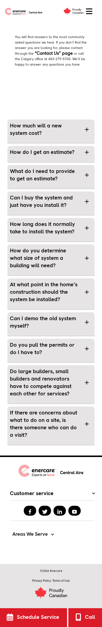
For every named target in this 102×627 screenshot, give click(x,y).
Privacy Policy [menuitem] (41, 580)
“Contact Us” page (54, 53)
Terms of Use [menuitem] (61, 580)
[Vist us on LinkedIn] (59, 511)
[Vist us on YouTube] (74, 511)
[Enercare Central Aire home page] (25, 11)
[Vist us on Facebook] (30, 511)
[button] (89, 11)
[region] (51, 132)
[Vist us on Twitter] (45, 511)
